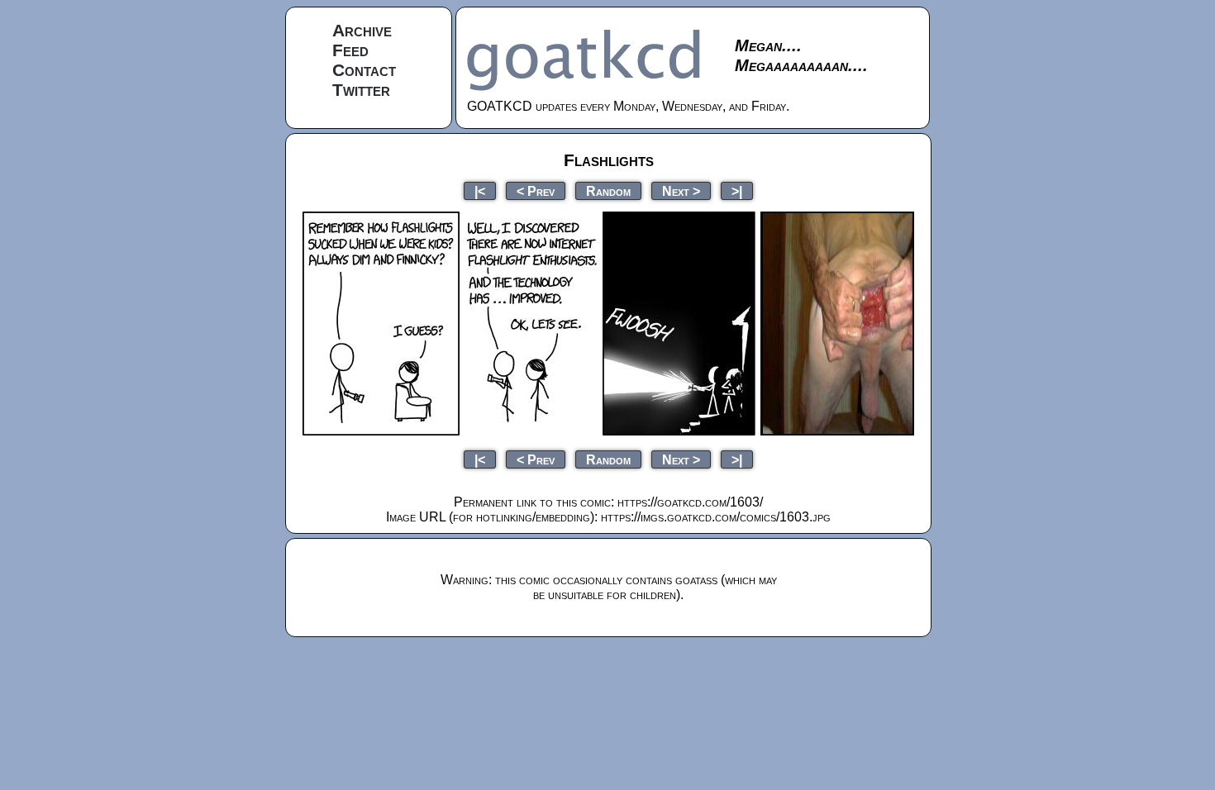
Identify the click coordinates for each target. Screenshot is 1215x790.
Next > (681, 190)
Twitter (361, 89)
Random (608, 190)
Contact (364, 69)
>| (736, 190)
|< (479, 190)
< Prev (536, 190)
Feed (350, 49)
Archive (362, 30)
